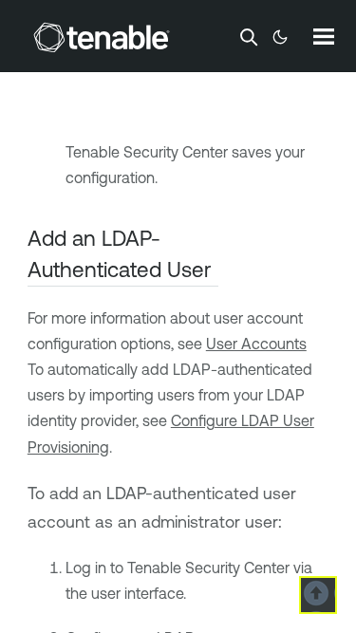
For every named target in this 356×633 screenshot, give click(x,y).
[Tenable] (101, 37)
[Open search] (248, 37)
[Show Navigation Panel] (324, 36)
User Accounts (256, 343)
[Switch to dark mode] (280, 37)
